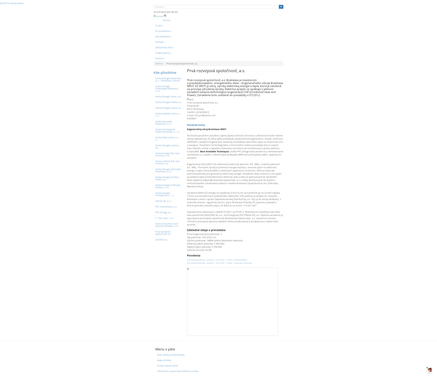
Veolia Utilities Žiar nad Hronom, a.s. (167, 162)
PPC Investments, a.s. (166, 206)
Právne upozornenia (167, 365)
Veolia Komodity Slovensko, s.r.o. (163, 122)
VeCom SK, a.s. (163, 201)
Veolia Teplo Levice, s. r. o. (167, 138)
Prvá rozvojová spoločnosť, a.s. (163, 232)
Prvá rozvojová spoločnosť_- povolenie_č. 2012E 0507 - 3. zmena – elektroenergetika (217, 260)
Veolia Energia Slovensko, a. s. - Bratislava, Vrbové (168, 79)
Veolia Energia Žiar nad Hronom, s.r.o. (167, 154)
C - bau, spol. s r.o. (164, 218)
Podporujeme (162, 52)
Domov (166, 20)
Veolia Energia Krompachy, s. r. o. (164, 194)
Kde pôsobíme (163, 36)
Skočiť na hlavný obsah (12, 3)
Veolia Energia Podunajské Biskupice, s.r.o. (166, 88)
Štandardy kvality (196, 125)
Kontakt (159, 42)
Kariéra (159, 58)
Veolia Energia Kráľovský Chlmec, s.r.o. (167, 186)
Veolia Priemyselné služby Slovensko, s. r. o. (167, 130)
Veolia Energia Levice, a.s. (168, 107)
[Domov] (158, 16)
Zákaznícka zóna (164, 47)
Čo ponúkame (162, 31)
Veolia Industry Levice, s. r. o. (167, 114)
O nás (158, 25)
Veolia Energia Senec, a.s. (168, 96)
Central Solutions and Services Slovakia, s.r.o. (167, 225)
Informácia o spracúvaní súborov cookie (177, 371)
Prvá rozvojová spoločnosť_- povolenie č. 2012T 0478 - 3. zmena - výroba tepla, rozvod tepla (219, 263)
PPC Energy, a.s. (163, 212)
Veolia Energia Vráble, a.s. (168, 102)
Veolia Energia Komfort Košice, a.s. (167, 178)
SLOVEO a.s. (161, 239)
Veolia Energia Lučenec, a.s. (167, 146)
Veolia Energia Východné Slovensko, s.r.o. (168, 170)
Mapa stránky (164, 360)
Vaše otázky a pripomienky (170, 354)
